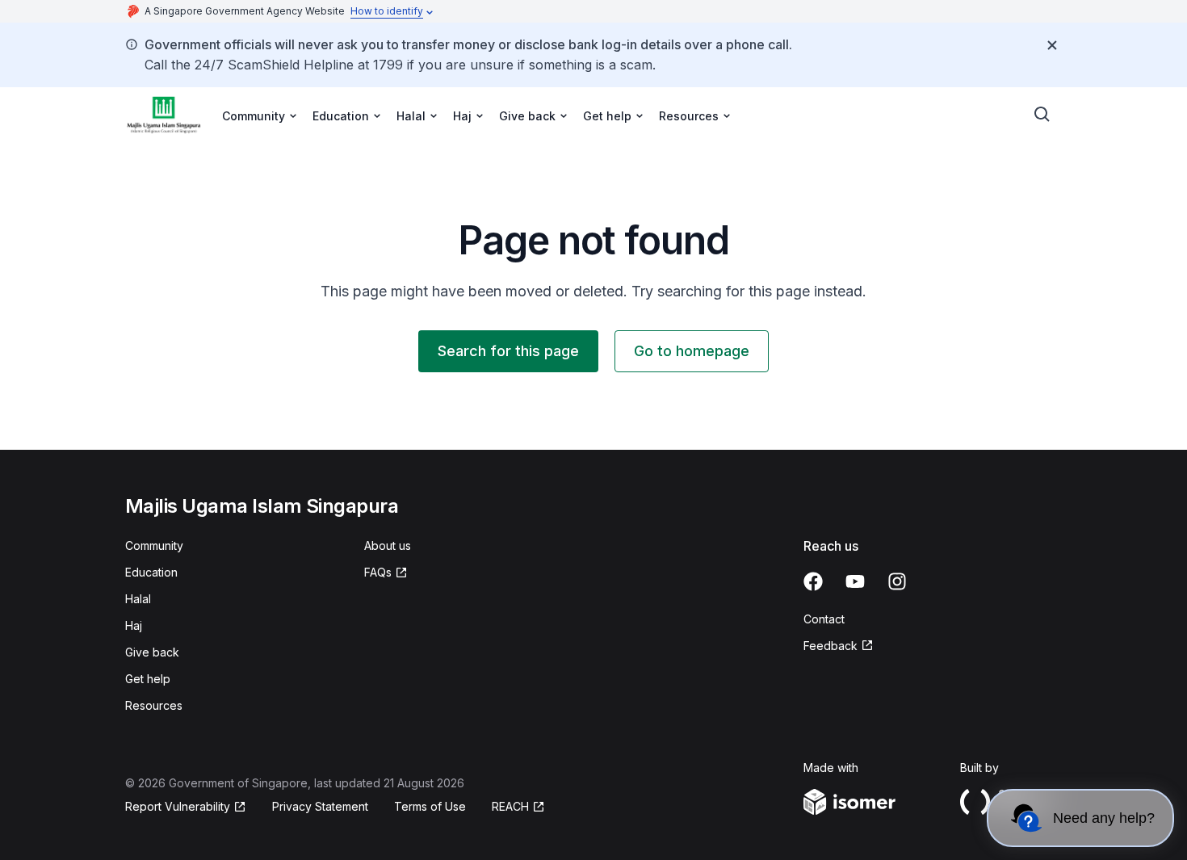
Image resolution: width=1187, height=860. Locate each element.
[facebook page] (813, 581)
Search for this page (508, 350)
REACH (510, 806)
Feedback (830, 645)
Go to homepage (691, 350)
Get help (147, 679)
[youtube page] (855, 581)
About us (387, 545)
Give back (152, 652)
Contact (824, 619)
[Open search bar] (1042, 114)
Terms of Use (430, 806)
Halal (138, 599)
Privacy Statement (320, 806)
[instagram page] (897, 581)
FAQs (378, 572)
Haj (133, 625)
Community (154, 545)
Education (151, 572)
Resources (153, 705)
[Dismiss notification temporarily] (1052, 45)
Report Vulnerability (177, 806)
